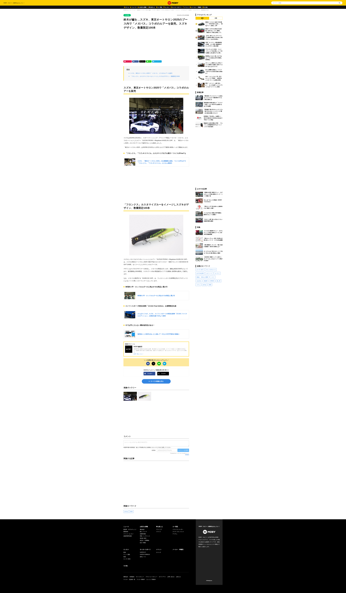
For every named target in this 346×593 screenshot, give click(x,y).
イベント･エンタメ (128, 534)
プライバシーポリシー (151, 576)
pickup (126, 511)
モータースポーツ (177, 7)
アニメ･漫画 (126, 554)
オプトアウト (162, 576)
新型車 (206, 281)
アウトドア (159, 529)
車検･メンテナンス (145, 536)
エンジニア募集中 (151, 579)
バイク (212, 277)
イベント (186, 7)
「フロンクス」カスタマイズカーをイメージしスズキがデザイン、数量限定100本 (155, 76)
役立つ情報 (143, 542)
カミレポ (158, 552)
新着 (131, 511)
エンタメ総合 (126, 559)
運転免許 (142, 529)
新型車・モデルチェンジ (129, 529)
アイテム (175, 534)
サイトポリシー (140, 576)
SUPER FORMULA (145, 554)
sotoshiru (199, 281)
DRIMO (212, 281)
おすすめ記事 (200, 273)
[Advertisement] (156, 45)
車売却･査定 (143, 538)
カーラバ (217, 273)
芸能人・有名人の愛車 (202, 277)
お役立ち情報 (142, 7)
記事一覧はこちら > (138, 353)
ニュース (134, 7)
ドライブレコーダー (178, 529)
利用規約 (187, 454)
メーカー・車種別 (196, 7)
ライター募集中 (141, 579)
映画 (124, 552)
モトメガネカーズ (211, 269)
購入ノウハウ (143, 531)
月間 (216, 18)
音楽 (124, 556)
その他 (205, 7)
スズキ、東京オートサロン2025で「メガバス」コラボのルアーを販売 (151, 73)
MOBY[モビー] (126, 10)
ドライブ (158, 531)
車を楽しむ (152, 7)
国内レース (143, 556)
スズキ (143, 10)
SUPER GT (143, 552)
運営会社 (125, 576)
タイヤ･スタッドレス (178, 531)
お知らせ (178, 576)
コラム (198, 284)
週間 (202, 18)
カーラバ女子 (200, 269)
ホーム (127, 7)
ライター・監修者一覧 (129, 579)
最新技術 (125, 531)
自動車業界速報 (127, 536)
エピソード (209, 273)
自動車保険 (143, 534)
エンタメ (167, 7)
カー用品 (160, 7)
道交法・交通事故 (144, 540)
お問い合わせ (170, 576)
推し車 (218, 281)
